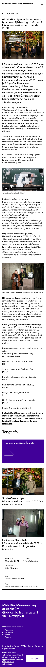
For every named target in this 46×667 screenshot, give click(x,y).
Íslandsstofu (20, 421)
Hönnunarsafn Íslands (12, 418)
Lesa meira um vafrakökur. (8, 663)
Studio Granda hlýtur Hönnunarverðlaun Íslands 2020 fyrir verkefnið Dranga (22, 501)
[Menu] (42, 4)
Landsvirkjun (8, 421)
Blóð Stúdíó (21, 193)
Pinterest (21, 578)
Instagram (9, 632)
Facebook (8, 578)
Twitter (14, 578)
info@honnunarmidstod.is (12, 627)
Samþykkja (34, 658)
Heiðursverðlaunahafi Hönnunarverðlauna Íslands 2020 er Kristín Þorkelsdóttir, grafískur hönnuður (22, 544)
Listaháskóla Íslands (32, 418)
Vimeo (7, 635)
